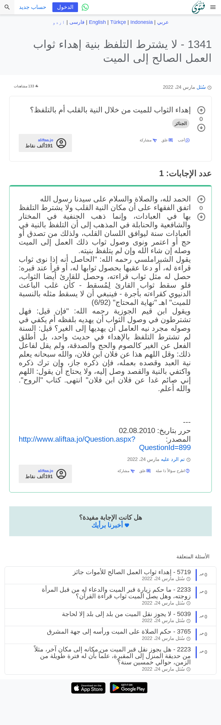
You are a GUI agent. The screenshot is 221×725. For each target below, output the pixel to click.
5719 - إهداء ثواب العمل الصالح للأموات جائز (132, 572)
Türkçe (118, 22)
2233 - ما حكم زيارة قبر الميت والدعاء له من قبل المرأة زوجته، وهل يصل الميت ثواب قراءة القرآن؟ (116, 592)
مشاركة (146, 140)
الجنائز (181, 123)
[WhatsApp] (85, 7)
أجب (181, 140)
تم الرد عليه (173, 459)
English (97, 22)
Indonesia (141, 22)
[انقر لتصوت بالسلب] (201, 127)
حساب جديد (32, 7)
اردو (58, 22)
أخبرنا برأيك (107, 525)
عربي (163, 22)
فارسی (77, 22)
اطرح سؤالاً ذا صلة (170, 471)
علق (164, 140)
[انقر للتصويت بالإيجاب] (201, 110)
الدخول (65, 7)
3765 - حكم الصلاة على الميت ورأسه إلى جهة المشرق (119, 631)
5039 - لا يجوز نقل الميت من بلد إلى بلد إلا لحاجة (126, 614)
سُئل (201, 87)
